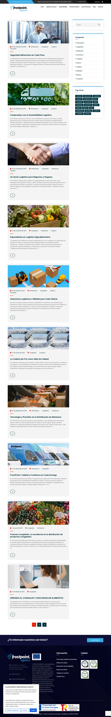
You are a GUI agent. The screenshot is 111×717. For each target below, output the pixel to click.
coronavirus (88, 102)
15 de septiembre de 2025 (19, 469)
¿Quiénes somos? (51, 7)
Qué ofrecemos (86, 7)
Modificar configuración (13, 710)
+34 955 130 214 (15, 674)
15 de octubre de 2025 (18, 352)
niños (91, 107)
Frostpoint (42, 352)
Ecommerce (79, 55)
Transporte (13, 49)
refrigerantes (79, 110)
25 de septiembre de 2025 (19, 411)
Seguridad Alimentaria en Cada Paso (27, 55)
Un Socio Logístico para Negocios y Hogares (31, 177)
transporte (96, 110)
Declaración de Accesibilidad (64, 666)
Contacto (100, 7)
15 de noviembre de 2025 (19, 231)
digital (95, 102)
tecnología (88, 110)
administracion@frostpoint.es (18, 679)
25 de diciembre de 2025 (19, 47)
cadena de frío (87, 96)
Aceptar (33, 710)
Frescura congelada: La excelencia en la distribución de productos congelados (36, 535)
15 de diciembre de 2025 (19, 109)
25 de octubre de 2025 (18, 290)
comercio (78, 99)
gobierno (96, 105)
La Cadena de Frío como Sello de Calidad (29, 359)
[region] (21, 699)
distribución (79, 105)
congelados (79, 102)
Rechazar (25, 710)
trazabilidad (79, 113)
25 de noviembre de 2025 (19, 168)
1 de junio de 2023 (17, 528)
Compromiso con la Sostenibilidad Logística (31, 115)
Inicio (42, 7)
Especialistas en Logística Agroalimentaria (30, 237)
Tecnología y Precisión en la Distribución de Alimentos (35, 417)
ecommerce (88, 105)
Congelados (44, 47)
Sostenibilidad (63, 7)
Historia (78, 63)
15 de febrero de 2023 (18, 591)
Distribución (55, 168)
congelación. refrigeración (90, 99)
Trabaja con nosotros (62, 673)
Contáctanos (95, 640)
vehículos (87, 113)
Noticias (78, 75)
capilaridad (97, 96)
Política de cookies (13, 706)
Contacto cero (60, 676)
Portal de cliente (74, 7)
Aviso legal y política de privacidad (66, 659)
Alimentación (34, 47)
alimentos (78, 96)
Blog (94, 7)
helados (78, 107)
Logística (54, 47)
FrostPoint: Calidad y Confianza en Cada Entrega (33, 475)
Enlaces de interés (61, 669)
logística (85, 107)
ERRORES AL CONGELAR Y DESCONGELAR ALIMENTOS (36, 598)
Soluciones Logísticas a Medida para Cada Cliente (33, 299)
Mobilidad (79, 71)
